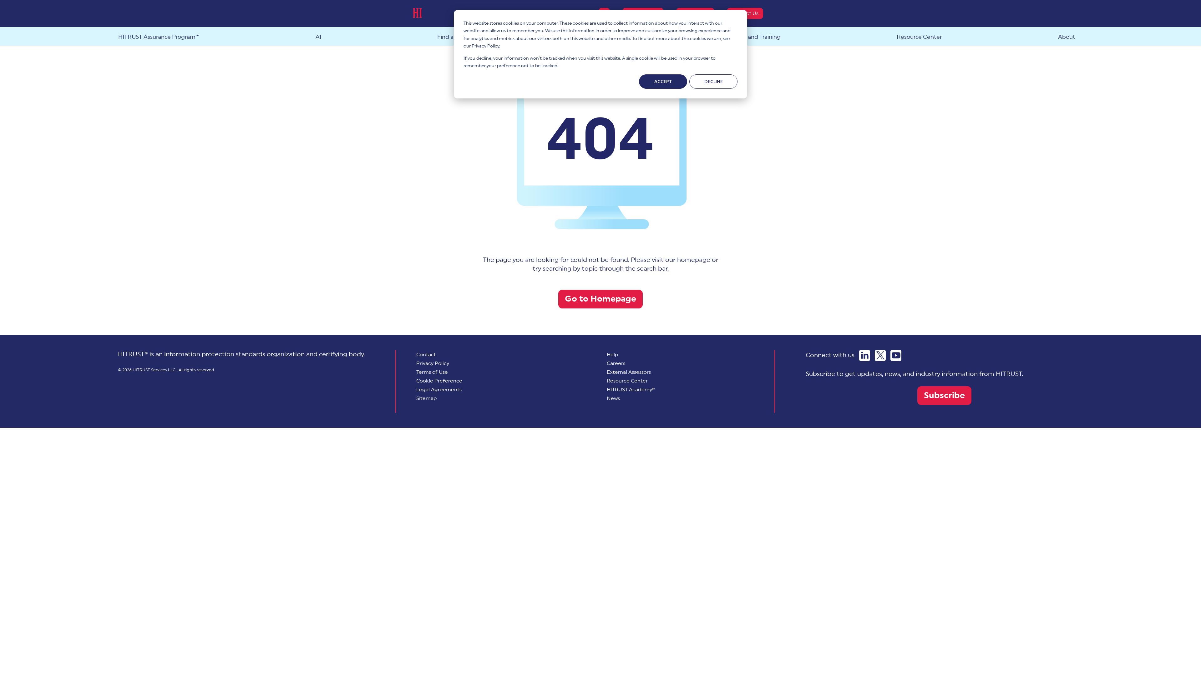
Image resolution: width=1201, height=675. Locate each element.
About (1066, 37)
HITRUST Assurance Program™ (159, 37)
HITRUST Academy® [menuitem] (631, 389)
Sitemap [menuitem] (426, 398)
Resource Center (919, 37)
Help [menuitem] (612, 354)
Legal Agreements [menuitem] (439, 389)
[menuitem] (439, 381)
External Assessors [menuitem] (629, 372)
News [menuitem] (613, 398)
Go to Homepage (600, 299)
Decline (713, 81)
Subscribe (944, 395)
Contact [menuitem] (426, 354)
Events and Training (754, 37)
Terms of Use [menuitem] (432, 372)
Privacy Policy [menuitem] (432, 363)
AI (318, 37)
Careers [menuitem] (616, 363)
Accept (663, 81)
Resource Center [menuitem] (627, 380)
